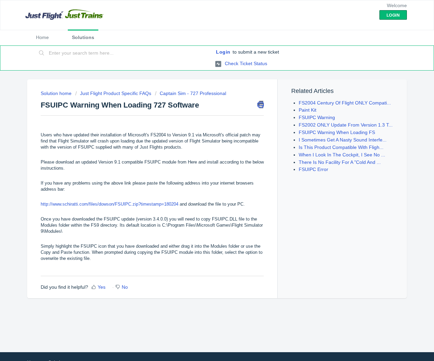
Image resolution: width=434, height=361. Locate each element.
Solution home (57, 93)
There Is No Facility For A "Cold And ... (340, 162)
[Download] (204, 91)
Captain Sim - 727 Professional (193, 93)
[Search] (41, 53)
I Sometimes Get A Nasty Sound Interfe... (343, 139)
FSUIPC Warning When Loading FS (337, 132)
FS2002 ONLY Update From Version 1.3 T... (346, 125)
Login (223, 52)
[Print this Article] (260, 104)
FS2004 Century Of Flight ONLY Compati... (345, 103)
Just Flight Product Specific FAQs (115, 93)
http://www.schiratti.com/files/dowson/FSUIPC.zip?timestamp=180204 (109, 204)
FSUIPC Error (313, 169)
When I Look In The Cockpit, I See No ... (342, 154)
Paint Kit (307, 110)
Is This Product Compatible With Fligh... (341, 147)
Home (42, 37)
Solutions (83, 37)
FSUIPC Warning (317, 117)
